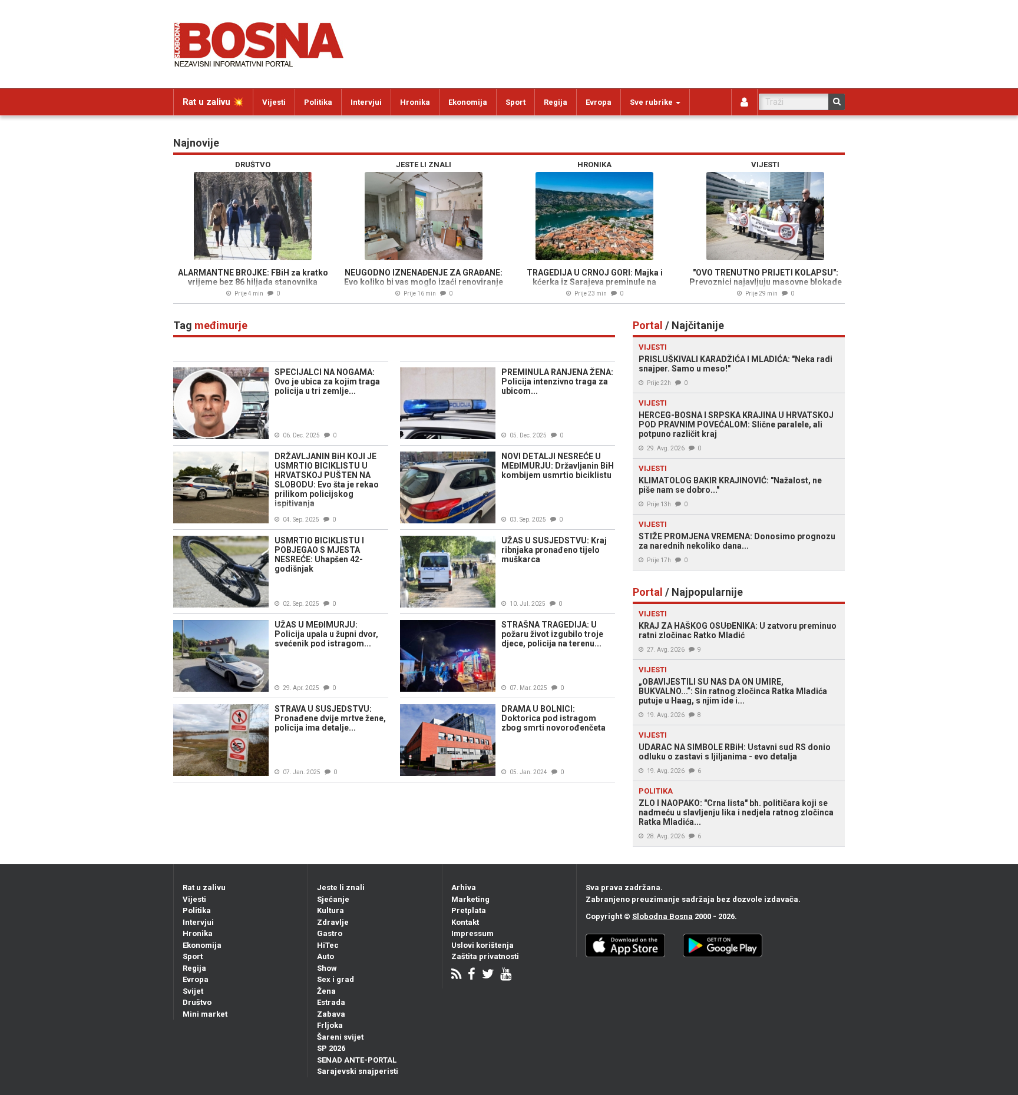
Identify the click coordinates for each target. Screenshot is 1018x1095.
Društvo (197, 1002)
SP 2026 (331, 1048)
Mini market (205, 1014)
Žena (326, 991)
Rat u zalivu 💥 (213, 102)
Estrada (331, 1002)
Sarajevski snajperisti (357, 1071)
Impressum (472, 933)
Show (327, 968)
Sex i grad (335, 979)
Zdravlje (333, 922)
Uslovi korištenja (482, 945)
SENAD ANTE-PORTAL (356, 1060)
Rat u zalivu (204, 887)
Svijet (193, 991)
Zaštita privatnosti (485, 956)
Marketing (470, 899)
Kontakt (465, 922)
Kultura (330, 910)
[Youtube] (505, 975)
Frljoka (330, 1025)
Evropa (599, 102)
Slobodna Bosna (662, 916)
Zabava (331, 1014)
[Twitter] (488, 975)
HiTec (328, 945)
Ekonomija (467, 102)
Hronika (415, 102)
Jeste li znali (341, 887)
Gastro (329, 933)
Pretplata (468, 910)
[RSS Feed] (456, 975)
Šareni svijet (340, 1037)
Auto (325, 956)
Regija (555, 102)
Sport (515, 102)
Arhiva (463, 887)
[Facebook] (471, 975)
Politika (318, 102)
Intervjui (366, 102)
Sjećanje (333, 899)
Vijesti (274, 102)
